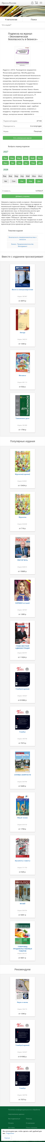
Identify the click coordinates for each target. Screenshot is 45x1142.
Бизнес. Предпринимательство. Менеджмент (22, 245)
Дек (39, 163)
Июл (5, 163)
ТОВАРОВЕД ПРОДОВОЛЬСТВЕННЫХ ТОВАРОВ (22, 948)
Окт (26, 163)
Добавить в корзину (22, 196)
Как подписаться (14, 1119)
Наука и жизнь (22, 1002)
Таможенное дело (22, 418)
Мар (19, 158)
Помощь (29, 1119)
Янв (5, 158)
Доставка (11, 1127)
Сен (19, 163)
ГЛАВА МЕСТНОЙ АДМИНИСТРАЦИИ (22, 647)
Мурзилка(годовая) (22, 474)
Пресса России (9, 2)
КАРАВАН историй (22, 603)
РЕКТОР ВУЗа (22, 560)
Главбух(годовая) (22, 689)
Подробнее (10, 1133)
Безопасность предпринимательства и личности (22, 238)
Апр (25, 158)
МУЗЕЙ (22, 903)
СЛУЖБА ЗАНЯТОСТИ (22, 775)
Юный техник (22, 818)
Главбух (22, 732)
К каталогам (11, 19)
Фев (12, 158)
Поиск (34, 19)
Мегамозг (22, 375)
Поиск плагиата (31, 1127)
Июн (40, 158)
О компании (30, 1123)
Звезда (22, 332)
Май (32, 158)
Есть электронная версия (22, 138)
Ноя (33, 163)
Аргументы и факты (22, 860)
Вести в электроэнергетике (22, 289)
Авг (12, 163)
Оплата (11, 1123)
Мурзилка (22, 517)
